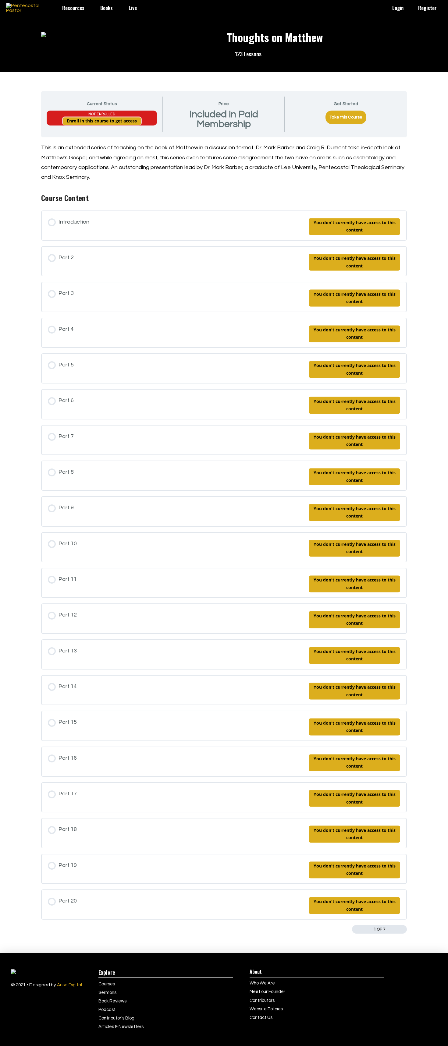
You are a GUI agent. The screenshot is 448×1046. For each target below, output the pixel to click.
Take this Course (346, 117)
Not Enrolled (101, 114)
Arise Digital (69, 984)
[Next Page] (403, 929)
